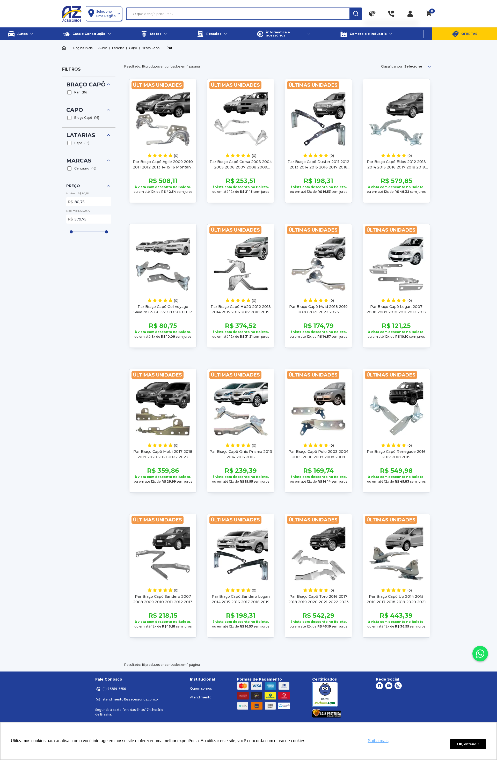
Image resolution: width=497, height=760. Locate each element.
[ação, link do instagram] (398, 685)
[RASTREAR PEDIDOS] (372, 13)
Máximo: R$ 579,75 (78, 210)
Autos (102, 48)
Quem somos (201, 688)
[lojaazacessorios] (72, 13)
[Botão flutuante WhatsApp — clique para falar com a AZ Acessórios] (480, 653)
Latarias (118, 48)
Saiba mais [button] (378, 741)
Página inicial (83, 48)
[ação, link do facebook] (379, 685)
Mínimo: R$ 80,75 (77, 193)
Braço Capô (150, 48)
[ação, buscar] (355, 14)
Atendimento (200, 697)
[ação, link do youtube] (388, 685)
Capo (133, 48)
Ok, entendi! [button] (468, 744)
